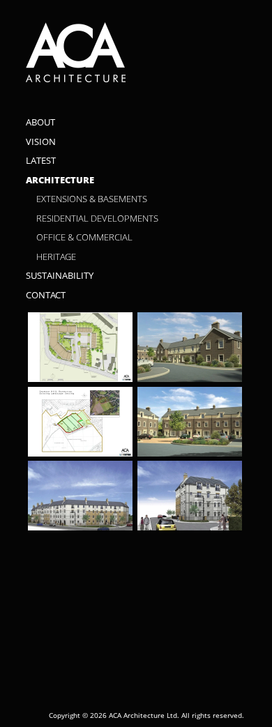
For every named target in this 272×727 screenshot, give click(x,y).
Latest (41, 161)
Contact (46, 295)
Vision (41, 142)
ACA (135, 52)
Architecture (60, 180)
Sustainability (59, 276)
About (40, 122)
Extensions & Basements (91, 199)
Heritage (56, 257)
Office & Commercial (84, 237)
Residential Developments (97, 218)
